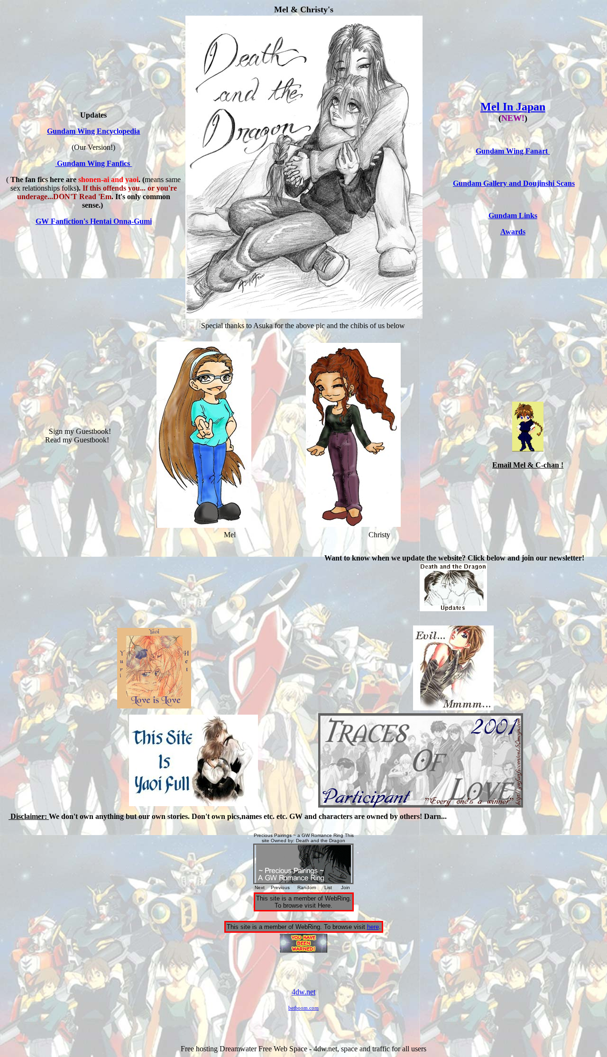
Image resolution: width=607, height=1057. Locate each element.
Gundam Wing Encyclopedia (93, 131)
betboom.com (303, 1008)
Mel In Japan (512, 107)
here (373, 926)
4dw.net (303, 992)
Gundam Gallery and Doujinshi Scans (514, 183)
